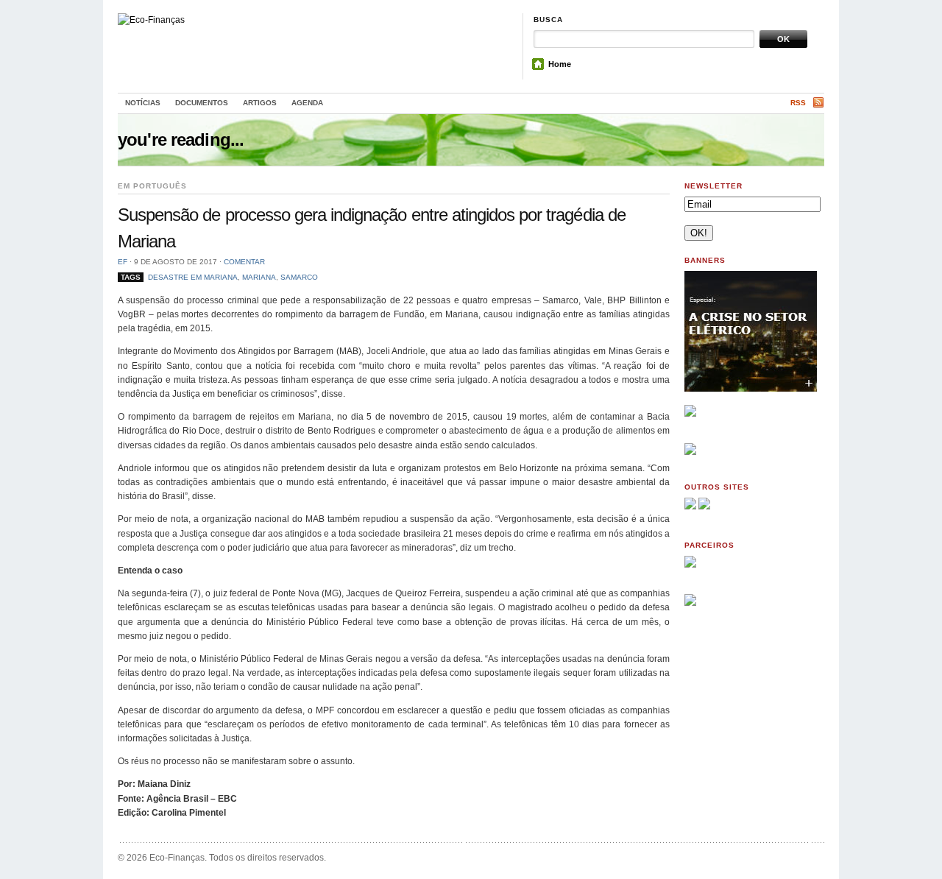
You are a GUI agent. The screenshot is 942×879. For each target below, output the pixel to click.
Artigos (260, 103)
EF (122, 262)
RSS (798, 103)
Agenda (307, 103)
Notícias (142, 103)
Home (559, 64)
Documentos (201, 103)
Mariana (259, 277)
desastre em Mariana (193, 277)
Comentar (244, 262)
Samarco (299, 277)
